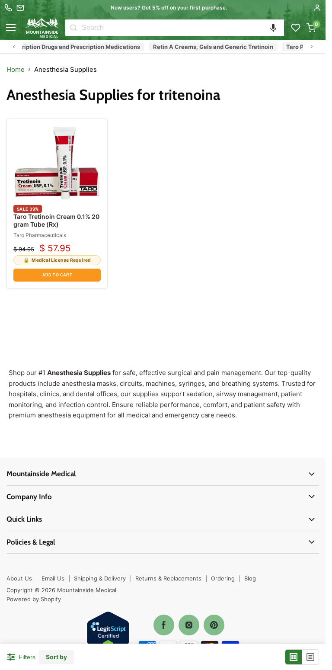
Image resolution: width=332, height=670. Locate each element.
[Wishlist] (295, 27)
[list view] (310, 657)
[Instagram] (189, 625)
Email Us (53, 578)
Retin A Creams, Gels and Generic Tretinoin (208, 46)
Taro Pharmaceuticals (39, 235)
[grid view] (293, 657)
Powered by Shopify (33, 599)
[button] (273, 27)
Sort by (56, 657)
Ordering (223, 578)
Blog (250, 578)
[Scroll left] (14, 47)
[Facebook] (163, 625)
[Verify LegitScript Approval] (108, 633)
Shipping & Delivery (100, 578)
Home (15, 69)
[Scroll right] (311, 47)
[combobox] (183, 27)
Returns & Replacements (168, 578)
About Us (19, 578)
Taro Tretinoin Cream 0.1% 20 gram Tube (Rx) (56, 220)
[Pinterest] (214, 625)
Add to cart (57, 275)
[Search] (73, 27)
